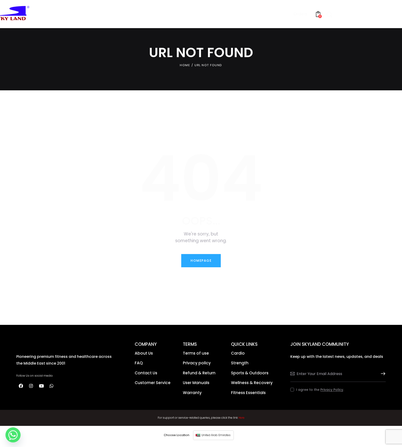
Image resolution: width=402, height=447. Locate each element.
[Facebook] (20, 386)
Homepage (201, 260)
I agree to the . (320, 389)
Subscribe (382, 374)
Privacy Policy (331, 390)
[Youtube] (41, 386)
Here (241, 418)
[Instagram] (31, 386)
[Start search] (329, 15)
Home (185, 65)
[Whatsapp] (51, 386)
